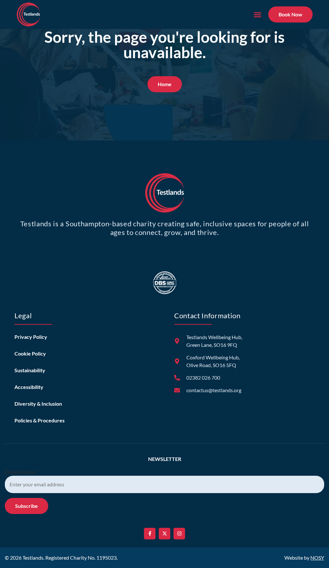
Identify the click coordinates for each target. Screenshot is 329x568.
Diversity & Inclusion (38, 404)
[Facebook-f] (150, 533)
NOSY (317, 557)
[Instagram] (179, 533)
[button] (257, 14)
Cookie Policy (30, 353)
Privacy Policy (30, 337)
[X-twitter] (164, 533)
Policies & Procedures (39, 420)
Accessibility (28, 387)
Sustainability (29, 370)
